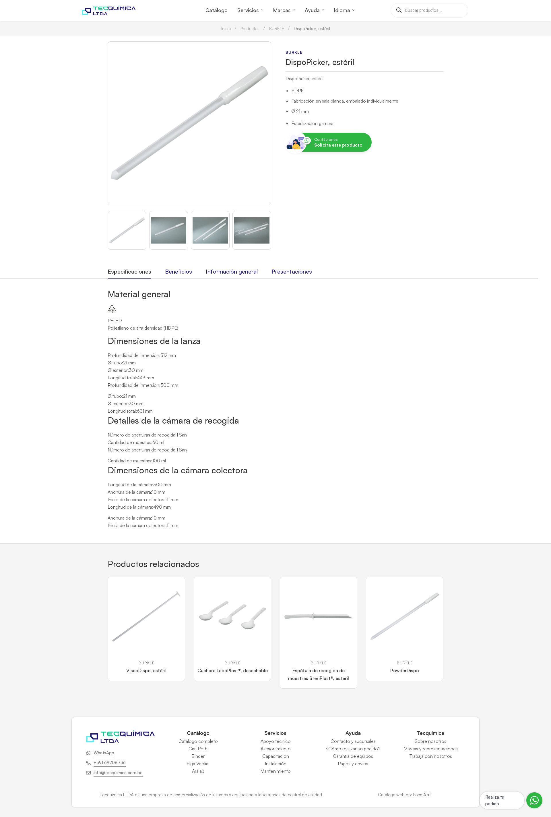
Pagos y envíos (353, 763)
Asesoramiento (276, 748)
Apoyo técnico (276, 741)
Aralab (198, 771)
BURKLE (276, 28)
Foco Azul (422, 794)
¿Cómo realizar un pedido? (353, 748)
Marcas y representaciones (430, 748)
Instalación (275, 763)
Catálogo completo (198, 741)
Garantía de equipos (353, 756)
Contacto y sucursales (353, 741)
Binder (198, 756)
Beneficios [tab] (178, 271)
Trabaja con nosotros (430, 756)
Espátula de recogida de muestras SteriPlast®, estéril (318, 674)
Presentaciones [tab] (291, 271)
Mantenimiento (275, 771)
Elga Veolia (198, 763)
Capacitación (275, 756)
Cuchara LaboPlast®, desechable (232, 670)
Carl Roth (198, 748)
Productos (249, 28)
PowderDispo (404, 670)
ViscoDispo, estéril (146, 670)
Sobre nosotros (430, 741)
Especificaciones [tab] (129, 271)
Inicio (226, 28)
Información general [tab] (232, 271)
